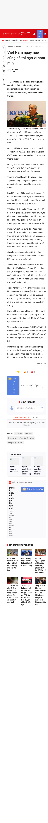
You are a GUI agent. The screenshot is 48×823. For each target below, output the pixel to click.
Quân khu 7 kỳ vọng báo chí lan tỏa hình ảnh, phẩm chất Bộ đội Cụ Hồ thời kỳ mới (40, 565)
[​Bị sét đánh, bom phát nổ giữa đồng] (26, 461)
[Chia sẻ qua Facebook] (31, 385)
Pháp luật (38, 40)
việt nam (29, 433)
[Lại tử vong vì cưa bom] (14, 461)
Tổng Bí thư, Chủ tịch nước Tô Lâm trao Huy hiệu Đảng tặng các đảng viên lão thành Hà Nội (40, 595)
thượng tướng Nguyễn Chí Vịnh (21, 438)
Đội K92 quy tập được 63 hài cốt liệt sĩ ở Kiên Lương (26, 562)
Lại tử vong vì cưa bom (14, 469)
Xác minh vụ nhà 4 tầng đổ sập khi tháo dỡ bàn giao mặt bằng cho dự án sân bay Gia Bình (12, 594)
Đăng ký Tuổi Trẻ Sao (40, 34)
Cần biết (22, 34)
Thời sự (25, 40)
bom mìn (18, 433)
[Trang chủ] (3, 40)
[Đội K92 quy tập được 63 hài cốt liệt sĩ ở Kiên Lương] (26, 552)
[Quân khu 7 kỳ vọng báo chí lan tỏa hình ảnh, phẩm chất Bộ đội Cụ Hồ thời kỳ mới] (40, 552)
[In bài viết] (3, 84)
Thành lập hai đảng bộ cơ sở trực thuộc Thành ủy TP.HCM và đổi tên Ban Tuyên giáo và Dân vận (26, 595)
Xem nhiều (14, 40)
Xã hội (18, 46)
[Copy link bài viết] (37, 385)
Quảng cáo (28, 34)
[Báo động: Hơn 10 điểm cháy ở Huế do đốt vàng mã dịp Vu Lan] (12, 552)
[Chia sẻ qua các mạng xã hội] (42, 385)
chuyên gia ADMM (15, 442)
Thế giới (31, 40)
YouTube (15, 34)
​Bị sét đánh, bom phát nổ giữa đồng (26, 470)
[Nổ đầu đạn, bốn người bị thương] (38, 461)
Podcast (7, 34)
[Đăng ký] (32, 489)
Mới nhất (8, 40)
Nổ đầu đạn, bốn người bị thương (37, 470)
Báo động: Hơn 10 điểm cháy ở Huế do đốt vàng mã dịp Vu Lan (12, 564)
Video (20, 40)
